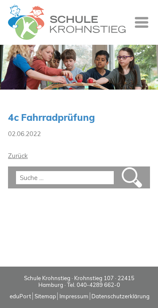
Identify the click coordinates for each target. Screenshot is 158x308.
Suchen (132, 177)
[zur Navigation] (141, 22)
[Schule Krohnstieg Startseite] (67, 22)
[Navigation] (141, 22)
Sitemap (45, 296)
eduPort (20, 296)
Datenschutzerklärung (120, 296)
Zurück (18, 156)
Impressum (73, 296)
